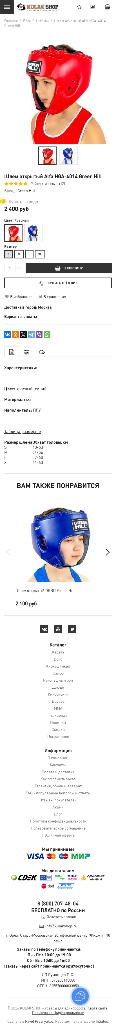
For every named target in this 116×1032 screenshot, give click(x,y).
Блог (58, 813)
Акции (58, 806)
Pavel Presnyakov (39, 1021)
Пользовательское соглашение (58, 827)
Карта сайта (98, 1008)
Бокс (58, 658)
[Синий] (33, 233)
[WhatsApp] (47, 334)
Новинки (58, 722)
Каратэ (58, 651)
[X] (23, 334)
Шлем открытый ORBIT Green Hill (45, 590)
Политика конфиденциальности (58, 820)
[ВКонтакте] (7, 334)
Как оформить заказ (58, 778)
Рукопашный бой (58, 679)
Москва (45, 307)
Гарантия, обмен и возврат (58, 785)
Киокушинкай (58, 665)
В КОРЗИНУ (73, 267)
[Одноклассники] (15, 334)
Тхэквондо (58, 715)
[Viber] (39, 334)
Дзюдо (58, 686)
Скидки (58, 729)
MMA (58, 708)
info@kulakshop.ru (61, 925)
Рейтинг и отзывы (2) (47, 183)
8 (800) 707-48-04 (58, 903)
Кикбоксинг (58, 694)
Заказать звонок (61, 916)
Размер (10, 246)
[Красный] (13, 233)
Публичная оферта (58, 834)
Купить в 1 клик (63, 282)
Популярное (58, 736)
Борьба (58, 701)
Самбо (58, 672)
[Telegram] (31, 334)
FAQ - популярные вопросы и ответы (58, 792)
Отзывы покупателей (58, 799)
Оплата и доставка (58, 771)
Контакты (58, 764)
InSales (102, 1021)
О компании (58, 757)
